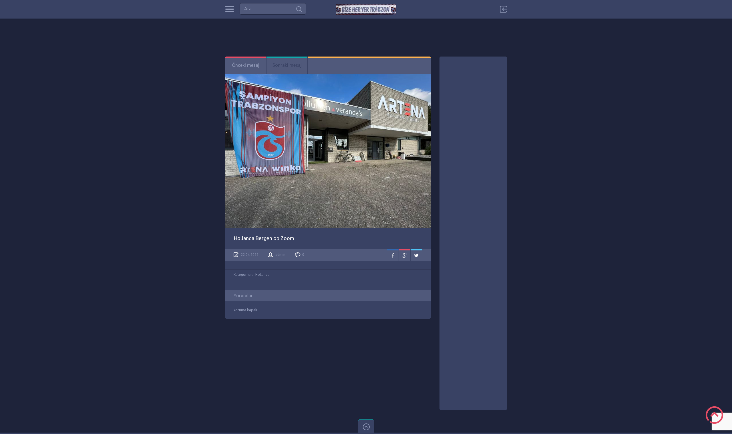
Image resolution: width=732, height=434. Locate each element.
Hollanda (262, 274)
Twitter (416, 255)
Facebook (393, 255)
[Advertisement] (366, 31)
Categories (229, 9)
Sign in (503, 9)
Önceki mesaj (245, 65)
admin (280, 254)
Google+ (404, 255)
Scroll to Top (714, 415)
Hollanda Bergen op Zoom (264, 238)
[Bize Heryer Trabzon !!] (366, 9)
